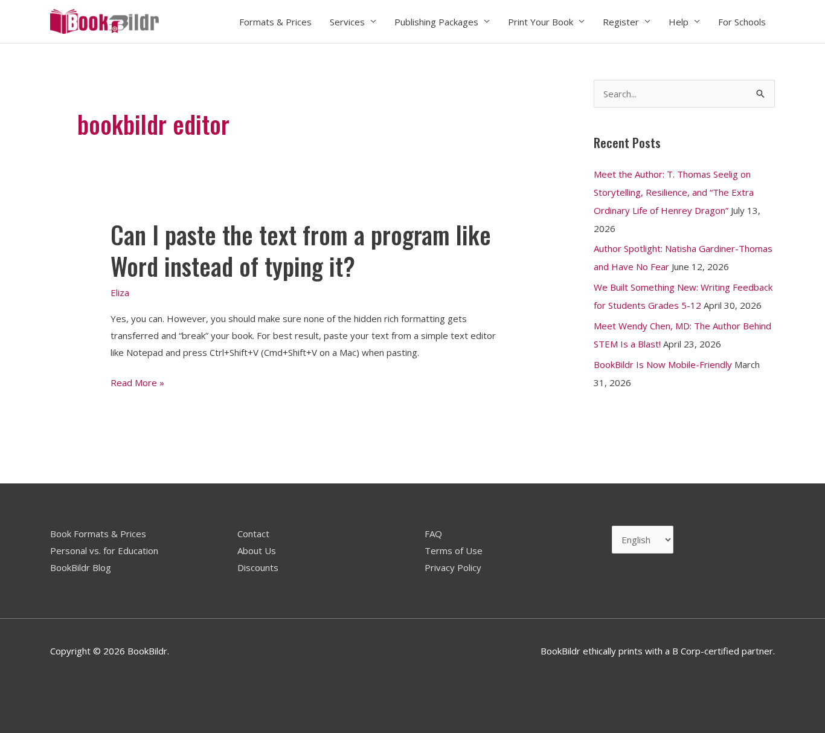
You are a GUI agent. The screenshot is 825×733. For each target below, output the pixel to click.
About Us (256, 550)
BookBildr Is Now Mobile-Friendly (663, 364)
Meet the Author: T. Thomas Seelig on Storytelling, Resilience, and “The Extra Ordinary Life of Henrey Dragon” (674, 192)
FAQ (433, 534)
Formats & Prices (275, 22)
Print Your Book (540, 22)
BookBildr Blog (80, 567)
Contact (253, 534)
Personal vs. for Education (104, 550)
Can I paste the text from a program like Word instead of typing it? (301, 250)
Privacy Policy (453, 567)
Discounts (257, 567)
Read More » (137, 383)
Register (621, 22)
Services (347, 22)
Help (679, 22)
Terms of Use (454, 550)
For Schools (742, 22)
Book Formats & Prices (98, 534)
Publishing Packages (436, 22)
